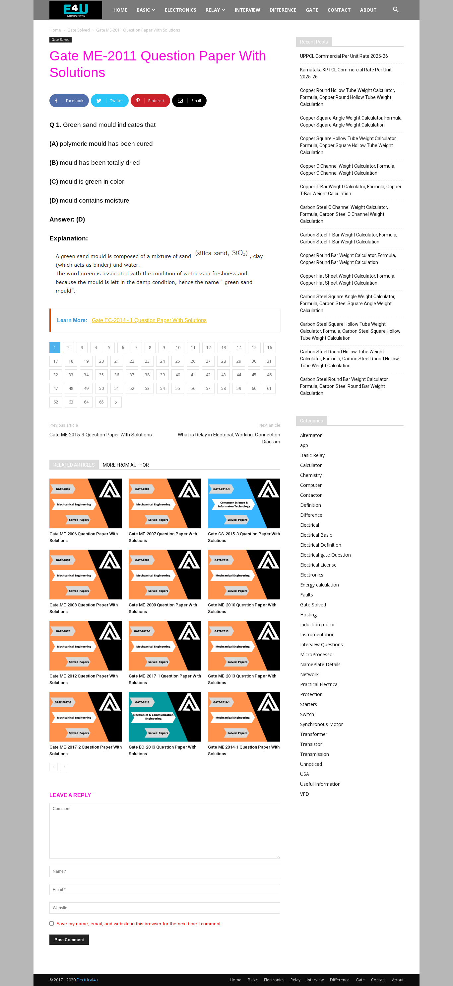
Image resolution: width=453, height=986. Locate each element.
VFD (304, 794)
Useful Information (320, 784)
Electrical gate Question (325, 555)
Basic (143, 10)
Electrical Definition (320, 545)
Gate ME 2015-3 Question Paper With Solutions (100, 435)
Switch (307, 714)
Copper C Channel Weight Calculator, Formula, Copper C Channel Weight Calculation (347, 169)
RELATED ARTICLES (74, 465)
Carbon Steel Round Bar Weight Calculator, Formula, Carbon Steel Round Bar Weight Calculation (344, 386)
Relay (213, 10)
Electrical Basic (316, 535)
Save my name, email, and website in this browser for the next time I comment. (139, 923)
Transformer (313, 734)
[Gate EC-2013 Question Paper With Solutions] (165, 717)
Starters (308, 704)
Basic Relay (312, 455)
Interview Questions (321, 644)
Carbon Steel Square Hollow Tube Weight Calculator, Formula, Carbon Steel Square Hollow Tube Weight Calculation (350, 331)
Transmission (314, 754)
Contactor (311, 495)
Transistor (311, 744)
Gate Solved (78, 30)
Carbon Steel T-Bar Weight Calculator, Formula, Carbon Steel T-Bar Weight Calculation (348, 238)
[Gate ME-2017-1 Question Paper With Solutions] (165, 646)
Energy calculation (319, 585)
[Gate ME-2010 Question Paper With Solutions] (244, 574)
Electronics (180, 10)
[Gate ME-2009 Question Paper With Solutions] (165, 574)
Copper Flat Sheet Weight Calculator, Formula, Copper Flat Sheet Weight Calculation (347, 279)
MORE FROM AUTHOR (126, 465)
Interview (247, 10)
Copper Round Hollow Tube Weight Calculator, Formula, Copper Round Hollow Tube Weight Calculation (347, 97)
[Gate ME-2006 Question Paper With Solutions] (85, 503)
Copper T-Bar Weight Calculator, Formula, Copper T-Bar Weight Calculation (351, 190)
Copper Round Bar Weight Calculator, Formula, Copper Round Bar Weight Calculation (348, 259)
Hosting (308, 614)
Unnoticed (311, 764)
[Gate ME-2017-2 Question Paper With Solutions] (85, 717)
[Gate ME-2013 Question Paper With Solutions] (244, 646)
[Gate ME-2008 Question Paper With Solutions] (85, 574)
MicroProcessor (317, 654)
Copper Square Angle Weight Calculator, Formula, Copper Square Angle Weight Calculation (351, 121)
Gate (312, 10)
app (304, 445)
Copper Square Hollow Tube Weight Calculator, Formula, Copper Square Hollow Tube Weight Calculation (348, 145)
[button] (396, 10)
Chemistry (311, 475)
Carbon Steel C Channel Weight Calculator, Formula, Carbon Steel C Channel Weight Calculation (344, 214)
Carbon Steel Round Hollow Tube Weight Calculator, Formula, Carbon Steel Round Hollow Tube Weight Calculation (349, 358)
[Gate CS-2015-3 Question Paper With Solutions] (244, 503)
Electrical (309, 525)
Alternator (311, 435)
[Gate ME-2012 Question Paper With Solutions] (85, 646)
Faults (306, 594)
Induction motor (317, 624)
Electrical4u (87, 980)
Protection (311, 694)
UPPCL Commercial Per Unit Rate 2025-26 (344, 56)
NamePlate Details (320, 664)
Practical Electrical (319, 684)
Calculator (311, 465)
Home (120, 10)
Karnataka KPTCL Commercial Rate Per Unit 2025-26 (346, 73)
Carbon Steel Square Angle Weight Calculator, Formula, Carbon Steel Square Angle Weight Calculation (347, 303)
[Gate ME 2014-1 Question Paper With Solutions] (244, 717)
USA (304, 774)
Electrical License (318, 565)
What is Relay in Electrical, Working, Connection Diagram (229, 438)
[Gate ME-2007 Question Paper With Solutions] (165, 503)
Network (309, 674)
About (368, 10)
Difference (283, 10)
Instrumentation (317, 634)
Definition (310, 505)
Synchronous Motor (321, 724)
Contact (339, 10)
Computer (311, 485)
